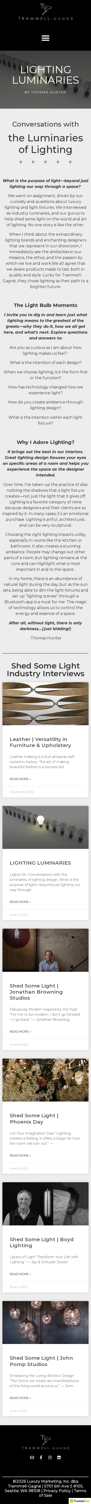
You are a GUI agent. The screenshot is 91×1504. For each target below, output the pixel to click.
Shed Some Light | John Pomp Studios (41, 1361)
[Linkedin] (59, 1457)
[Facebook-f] (41, 1457)
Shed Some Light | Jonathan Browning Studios (36, 992)
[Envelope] (32, 1457)
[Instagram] (50, 1457)
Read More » (20, 779)
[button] (45, 38)
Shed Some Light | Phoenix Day (34, 1118)
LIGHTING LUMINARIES (40, 863)
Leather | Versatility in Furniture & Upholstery (40, 742)
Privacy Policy (57, 1490)
